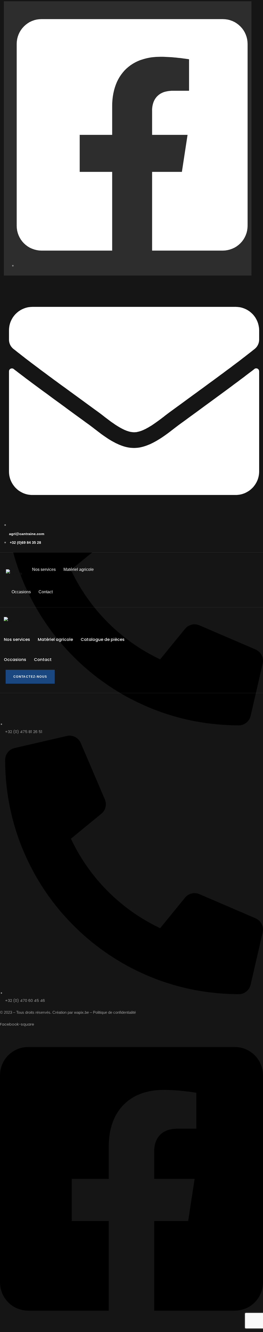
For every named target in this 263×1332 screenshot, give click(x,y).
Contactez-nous (30, 676)
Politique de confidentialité (114, 1012)
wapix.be (81, 1012)
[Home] (14, 573)
